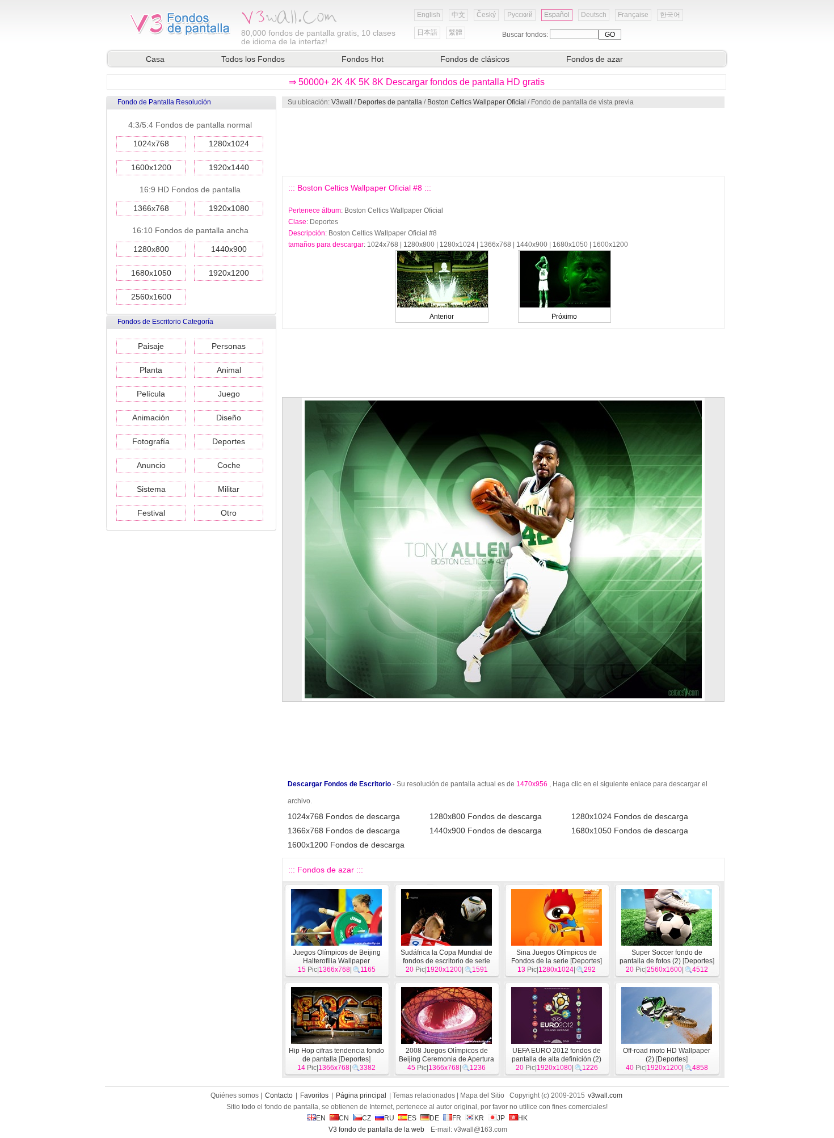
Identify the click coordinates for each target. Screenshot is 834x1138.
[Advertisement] (502, 141)
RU (389, 1118)
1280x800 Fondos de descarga (485, 816)
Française (633, 15)
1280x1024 (229, 143)
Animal (229, 369)
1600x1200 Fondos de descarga (346, 844)
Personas (229, 346)
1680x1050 (151, 272)
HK (523, 1118)
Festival (151, 512)
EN (321, 1118)
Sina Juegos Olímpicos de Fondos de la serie (554, 957)
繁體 (455, 32)
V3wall (341, 102)
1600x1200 (151, 167)
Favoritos (314, 1095)
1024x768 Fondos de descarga (344, 816)
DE (434, 1118)
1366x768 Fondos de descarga (344, 830)
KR (479, 1118)
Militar (228, 489)
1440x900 (229, 249)
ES (411, 1118)
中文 (458, 15)
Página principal (361, 1095)
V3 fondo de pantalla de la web (376, 1129)
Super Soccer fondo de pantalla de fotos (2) (661, 957)
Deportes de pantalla (389, 102)
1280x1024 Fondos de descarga (629, 816)
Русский (520, 15)
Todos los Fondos (253, 59)
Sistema (151, 489)
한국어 (670, 15)
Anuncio (151, 465)
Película (151, 393)
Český (486, 15)
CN (344, 1118)
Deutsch (593, 15)
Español (557, 15)
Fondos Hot (363, 59)
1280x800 (151, 249)
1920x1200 (229, 272)
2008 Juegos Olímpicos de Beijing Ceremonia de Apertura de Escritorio (446, 1059)
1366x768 (151, 208)
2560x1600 (151, 296)
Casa (155, 59)
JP (501, 1118)
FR (456, 1118)
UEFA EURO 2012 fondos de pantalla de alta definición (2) (556, 1055)
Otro (229, 512)
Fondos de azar (594, 59)
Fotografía (151, 441)
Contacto (279, 1095)
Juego (229, 393)
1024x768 (151, 143)
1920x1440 (229, 167)
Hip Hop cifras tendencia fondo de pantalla (336, 1055)
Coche (229, 465)
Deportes (228, 441)
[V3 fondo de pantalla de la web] (180, 33)
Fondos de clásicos (474, 59)
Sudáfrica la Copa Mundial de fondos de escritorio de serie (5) (446, 961)
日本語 (427, 32)
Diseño (228, 417)
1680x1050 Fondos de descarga (629, 830)
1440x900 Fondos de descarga (485, 830)
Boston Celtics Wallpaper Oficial (476, 102)
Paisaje (151, 346)
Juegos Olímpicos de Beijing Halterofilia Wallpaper (337, 957)
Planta (151, 369)
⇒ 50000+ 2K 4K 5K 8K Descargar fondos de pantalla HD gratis (417, 82)
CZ (366, 1118)
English (428, 15)
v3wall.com (605, 1095)
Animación (151, 417)
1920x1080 (229, 208)
